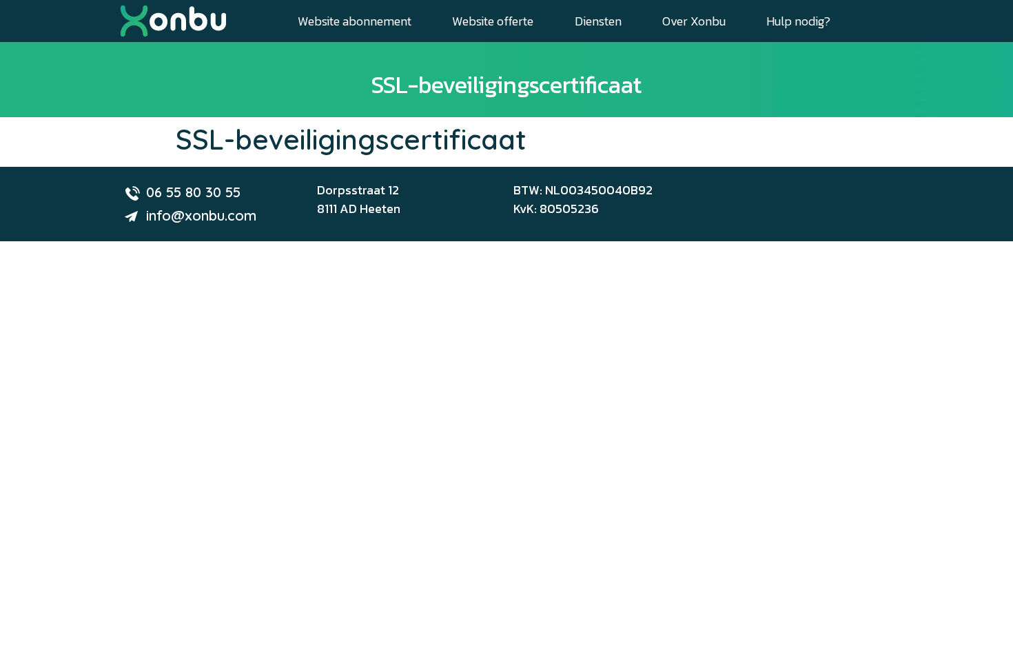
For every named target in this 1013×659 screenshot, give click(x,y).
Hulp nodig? (798, 21)
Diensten (598, 21)
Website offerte (492, 21)
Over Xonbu (694, 21)
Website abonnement (354, 21)
